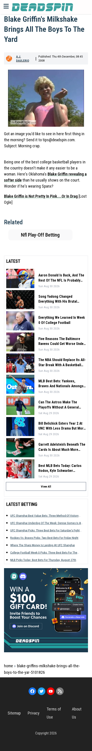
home (8, 665)
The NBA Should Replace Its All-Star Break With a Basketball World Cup (62, 363)
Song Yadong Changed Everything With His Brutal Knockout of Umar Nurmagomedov (57, 299)
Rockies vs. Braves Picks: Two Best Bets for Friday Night (44, 537)
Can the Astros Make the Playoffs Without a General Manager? (58, 405)
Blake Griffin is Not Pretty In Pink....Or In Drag (41, 196)
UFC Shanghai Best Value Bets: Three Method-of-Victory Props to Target (44, 516)
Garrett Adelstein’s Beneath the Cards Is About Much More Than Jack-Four (61, 447)
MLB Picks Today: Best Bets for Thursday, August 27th (43, 560)
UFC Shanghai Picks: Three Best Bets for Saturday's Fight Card (45, 530)
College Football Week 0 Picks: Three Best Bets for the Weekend (43, 552)
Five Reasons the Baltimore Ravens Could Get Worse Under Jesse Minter (61, 342)
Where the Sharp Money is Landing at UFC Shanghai (42, 545)
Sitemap (14, 713)
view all (46, 486)
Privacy (34, 713)
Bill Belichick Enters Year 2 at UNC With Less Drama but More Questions (61, 426)
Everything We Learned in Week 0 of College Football (61, 320)
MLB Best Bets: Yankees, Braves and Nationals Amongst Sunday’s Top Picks (61, 384)
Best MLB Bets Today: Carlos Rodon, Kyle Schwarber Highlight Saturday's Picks (60, 468)
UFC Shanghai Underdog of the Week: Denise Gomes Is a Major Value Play (45, 523)
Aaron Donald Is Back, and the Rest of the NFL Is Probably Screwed (61, 278)
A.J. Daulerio (22, 58)
